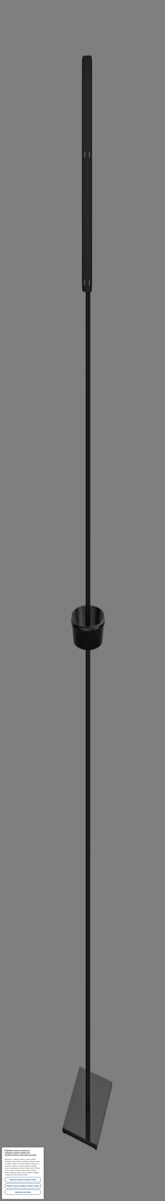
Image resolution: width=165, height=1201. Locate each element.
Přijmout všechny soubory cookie (23, 1180)
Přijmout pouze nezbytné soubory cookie (23, 1186)
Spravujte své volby (23, 1192)
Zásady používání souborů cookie (16, 1175)
